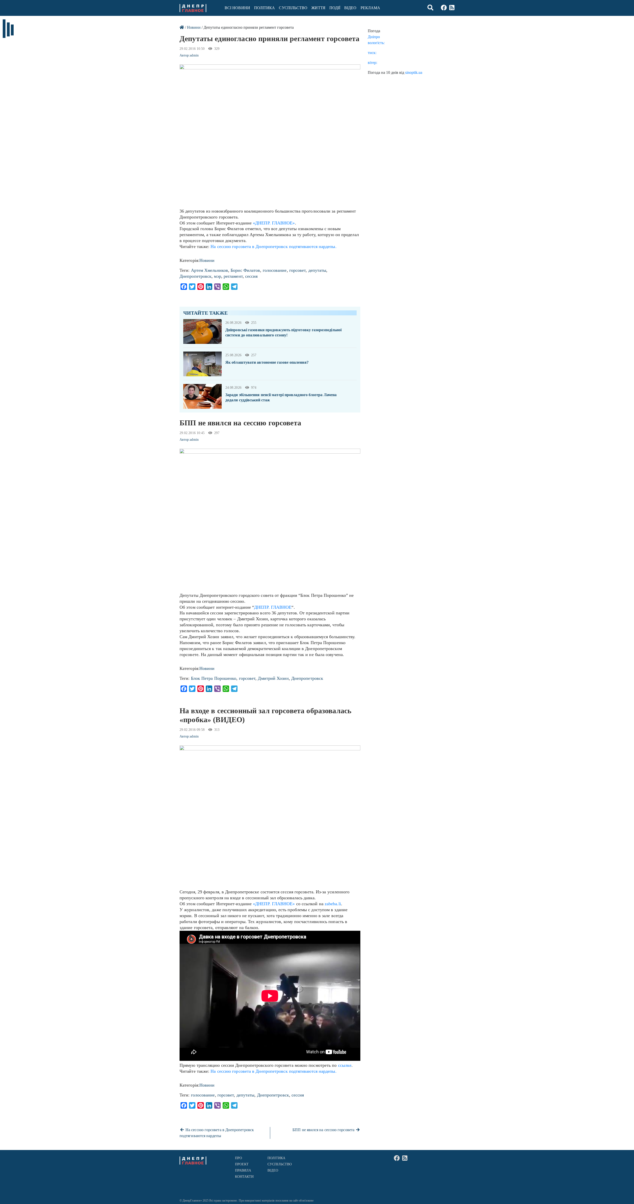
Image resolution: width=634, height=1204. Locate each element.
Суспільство (293, 8)
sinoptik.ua (413, 72)
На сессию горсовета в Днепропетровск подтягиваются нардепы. (273, 246)
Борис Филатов (245, 270)
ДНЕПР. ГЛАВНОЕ (272, 607)
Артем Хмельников (209, 270)
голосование (275, 270)
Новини (194, 27)
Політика (264, 8)
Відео (350, 8)
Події (334, 8)
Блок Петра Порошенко (214, 678)
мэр (217, 276)
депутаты (317, 270)
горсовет (297, 270)
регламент (233, 276)
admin (194, 55)
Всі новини (237, 8)
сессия (251, 276)
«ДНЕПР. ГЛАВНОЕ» (274, 222)
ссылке (345, 1065)
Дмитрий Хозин (273, 678)
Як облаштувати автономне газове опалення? (267, 362)
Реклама (370, 8)
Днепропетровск (195, 276)
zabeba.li (333, 903)
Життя (318, 8)
